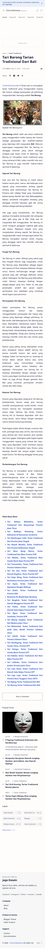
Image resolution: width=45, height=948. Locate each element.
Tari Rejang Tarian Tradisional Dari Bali (23, 682)
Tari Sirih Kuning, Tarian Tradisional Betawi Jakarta (21, 785)
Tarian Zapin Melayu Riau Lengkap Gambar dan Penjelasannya (21, 797)
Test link (8, 4)
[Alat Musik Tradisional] (22, 769)
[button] (37, 10)
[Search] (41, 10)
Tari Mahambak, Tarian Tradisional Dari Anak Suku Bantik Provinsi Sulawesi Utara (25, 629)
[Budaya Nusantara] (21, 736)
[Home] (4, 17)
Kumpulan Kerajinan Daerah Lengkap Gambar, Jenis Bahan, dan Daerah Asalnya (22, 761)
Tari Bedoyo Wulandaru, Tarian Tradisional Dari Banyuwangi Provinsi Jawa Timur (25, 524)
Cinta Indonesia (13, 10)
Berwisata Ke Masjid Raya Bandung (22, 597)
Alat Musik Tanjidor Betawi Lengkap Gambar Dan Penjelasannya (21, 774)
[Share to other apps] (22, 76)
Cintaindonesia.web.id (11, 85)
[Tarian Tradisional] (20, 781)
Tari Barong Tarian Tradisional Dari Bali (23, 685)
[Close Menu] (42, 3)
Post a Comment (22, 696)
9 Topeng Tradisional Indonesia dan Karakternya (21, 741)
